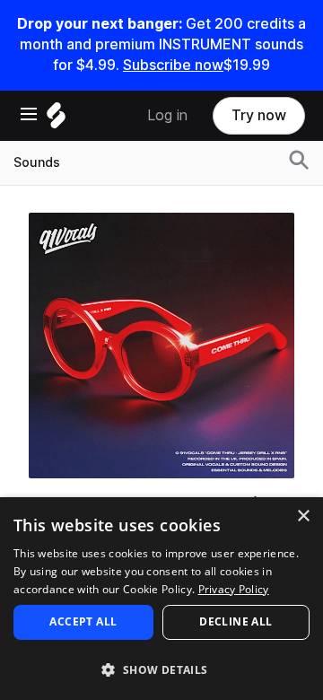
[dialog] (161, 598)
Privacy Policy (233, 589)
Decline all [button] (235, 621)
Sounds (36, 162)
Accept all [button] (83, 621)
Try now (258, 115)
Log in (167, 115)
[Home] (56, 120)
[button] (161, 669)
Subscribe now (173, 65)
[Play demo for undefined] (161, 345)
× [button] (303, 516)
